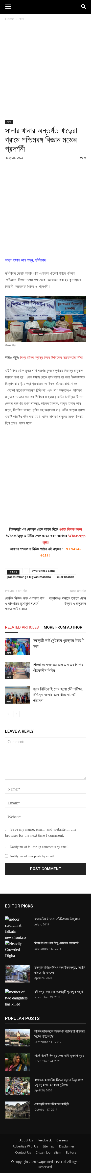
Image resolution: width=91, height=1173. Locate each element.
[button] (84, 7)
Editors (71, 1152)
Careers (62, 1140)
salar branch (65, 577)
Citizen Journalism (48, 1152)
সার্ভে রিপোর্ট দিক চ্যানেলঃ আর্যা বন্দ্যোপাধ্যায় (59, 1056)
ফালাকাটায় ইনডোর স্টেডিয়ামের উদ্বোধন (57, 919)
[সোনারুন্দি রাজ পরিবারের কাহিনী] (17, 1110)
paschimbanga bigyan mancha (29, 577)
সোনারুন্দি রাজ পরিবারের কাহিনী (51, 1104)
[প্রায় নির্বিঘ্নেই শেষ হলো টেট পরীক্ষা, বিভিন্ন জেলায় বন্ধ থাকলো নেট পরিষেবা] (17, 695)
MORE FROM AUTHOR (63, 627)
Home (9, 19)
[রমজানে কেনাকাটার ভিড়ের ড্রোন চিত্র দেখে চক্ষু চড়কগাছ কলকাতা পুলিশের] (17, 1086)
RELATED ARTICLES (22, 627)
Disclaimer (66, 1146)
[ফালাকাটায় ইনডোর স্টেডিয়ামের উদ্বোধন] (17, 928)
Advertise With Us (25, 1146)
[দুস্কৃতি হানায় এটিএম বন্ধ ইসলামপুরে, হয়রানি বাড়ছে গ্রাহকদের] (17, 974)
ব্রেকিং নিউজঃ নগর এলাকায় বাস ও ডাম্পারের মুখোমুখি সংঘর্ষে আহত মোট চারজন (24, 603)
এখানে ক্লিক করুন (70, 529)
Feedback (45, 1140)
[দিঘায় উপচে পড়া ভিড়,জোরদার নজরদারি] (17, 950)
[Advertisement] (45, 72)
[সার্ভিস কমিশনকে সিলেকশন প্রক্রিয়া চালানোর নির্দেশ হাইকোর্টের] (17, 1037)
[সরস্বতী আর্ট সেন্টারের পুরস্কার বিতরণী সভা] (17, 646)
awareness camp (44, 570)
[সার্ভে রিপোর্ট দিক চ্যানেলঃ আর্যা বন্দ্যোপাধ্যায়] (17, 1062)
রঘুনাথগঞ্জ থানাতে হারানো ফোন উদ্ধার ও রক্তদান (67, 601)
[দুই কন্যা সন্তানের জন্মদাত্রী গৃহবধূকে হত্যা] (17, 998)
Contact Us (23, 1152)
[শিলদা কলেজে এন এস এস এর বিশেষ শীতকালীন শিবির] (17, 670)
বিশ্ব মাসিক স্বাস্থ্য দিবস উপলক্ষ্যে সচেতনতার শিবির (51, 357)
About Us (26, 1140)
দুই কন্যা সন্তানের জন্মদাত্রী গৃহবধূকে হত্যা (58, 992)
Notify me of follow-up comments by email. (39, 847)
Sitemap (48, 1146)
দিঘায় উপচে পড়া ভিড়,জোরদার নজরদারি (56, 943)
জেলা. (21, 19)
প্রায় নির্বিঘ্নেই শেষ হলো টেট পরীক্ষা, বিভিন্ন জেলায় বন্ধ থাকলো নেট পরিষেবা (58, 694)
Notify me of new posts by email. (32, 856)
